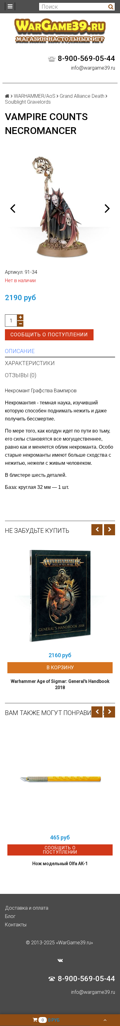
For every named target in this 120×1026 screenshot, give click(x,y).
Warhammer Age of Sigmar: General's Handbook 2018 (60, 684)
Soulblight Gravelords (28, 102)
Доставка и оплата (26, 908)
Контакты (15, 925)
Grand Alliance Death (82, 96)
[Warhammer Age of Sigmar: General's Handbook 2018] (60, 596)
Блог (10, 916)
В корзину (60, 667)
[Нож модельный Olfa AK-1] (60, 778)
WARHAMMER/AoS (34, 96)
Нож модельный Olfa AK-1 (60, 863)
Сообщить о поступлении (49, 335)
